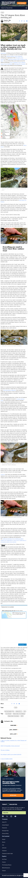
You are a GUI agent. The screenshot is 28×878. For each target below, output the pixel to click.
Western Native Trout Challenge (14, 56)
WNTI (22, 716)
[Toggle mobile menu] (21, 8)
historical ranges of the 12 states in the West (14, 60)
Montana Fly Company (19, 64)
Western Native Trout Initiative (13, 716)
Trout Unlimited (13, 62)
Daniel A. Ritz (7, 20)
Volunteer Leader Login (7, 853)
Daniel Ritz (3, 53)
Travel (2, 12)
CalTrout (3, 474)
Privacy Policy (5, 833)
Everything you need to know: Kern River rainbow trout (13, 249)
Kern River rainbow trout (9, 711)
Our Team (4, 859)
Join (3, 845)
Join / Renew (13, 729)
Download (3, 545)
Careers (4, 862)
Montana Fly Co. (19, 711)
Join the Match (21, 3)
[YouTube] (15, 816)
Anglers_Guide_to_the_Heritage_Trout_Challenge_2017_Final (12, 544)
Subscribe (13, 725)
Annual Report (5, 825)
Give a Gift (13, 734)
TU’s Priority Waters (6, 865)
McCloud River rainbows (9, 390)
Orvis (19, 62)
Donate (3, 839)
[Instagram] (11, 816)
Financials (4, 828)
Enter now (13, 795)
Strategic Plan (5, 830)
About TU (4, 822)
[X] (7, 816)
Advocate (4, 848)
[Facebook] (3, 816)
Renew (3, 842)
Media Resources (6, 868)
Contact (4, 870)
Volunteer (4, 850)
